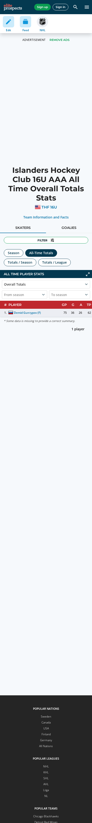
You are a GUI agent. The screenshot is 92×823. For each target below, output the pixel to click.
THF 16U (49, 207)
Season (13, 253)
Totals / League (54, 262)
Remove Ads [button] (60, 40)
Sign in (60, 7)
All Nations (46, 746)
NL (46, 796)
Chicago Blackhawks (46, 816)
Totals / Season (20, 262)
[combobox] (4, 294)
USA (46, 728)
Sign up (42, 7)
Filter (42, 240)
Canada (46, 722)
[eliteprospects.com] (13, 7)
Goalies (69, 228)
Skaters (23, 228)
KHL (46, 772)
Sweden (46, 716)
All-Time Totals (41, 253)
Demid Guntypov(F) (27, 313)
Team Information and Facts (46, 217)
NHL (46, 766)
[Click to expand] (88, 274)
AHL (46, 784)
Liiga (46, 790)
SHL (46, 778)
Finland (46, 734)
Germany (46, 740)
